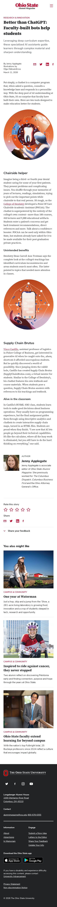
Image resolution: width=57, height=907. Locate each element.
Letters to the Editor (37, 837)
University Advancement (15, 876)
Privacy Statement (12, 884)
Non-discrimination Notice (15, 887)
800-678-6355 (34, 814)
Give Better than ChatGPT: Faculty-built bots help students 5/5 (28, 510)
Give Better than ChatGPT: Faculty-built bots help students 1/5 (6, 510)
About (6, 833)
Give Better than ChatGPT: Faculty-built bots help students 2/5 (11, 510)
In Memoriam (9, 841)
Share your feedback (19, 530)
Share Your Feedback (38, 841)
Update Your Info (36, 845)
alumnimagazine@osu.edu (15, 814)
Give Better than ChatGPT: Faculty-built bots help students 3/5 (17, 510)
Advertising (9, 837)
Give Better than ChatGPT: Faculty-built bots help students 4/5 (23, 510)
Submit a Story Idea (37, 833)
